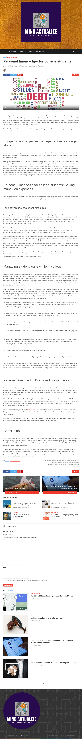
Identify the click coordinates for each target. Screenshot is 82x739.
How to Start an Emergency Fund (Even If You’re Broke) (64, 516)
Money (5, 57)
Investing (15, 512)
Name (5, 561)
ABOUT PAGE (22, 51)
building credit (61, 460)
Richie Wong (11, 70)
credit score (67, 460)
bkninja (26, 735)
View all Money (40, 683)
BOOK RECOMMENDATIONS (36, 51)
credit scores (31, 410)
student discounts (63, 464)
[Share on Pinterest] (21, 75)
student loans (76, 466)
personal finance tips (74, 462)
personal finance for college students (60, 462)
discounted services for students (66, 228)
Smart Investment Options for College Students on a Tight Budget (25, 504)
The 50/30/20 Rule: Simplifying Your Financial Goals (52, 596)
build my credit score (52, 460)
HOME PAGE (12, 51)
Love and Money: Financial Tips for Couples (62, 504)
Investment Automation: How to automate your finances (53, 663)
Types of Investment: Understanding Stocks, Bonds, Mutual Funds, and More (52, 641)
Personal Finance (12, 57)
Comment (6, 539)
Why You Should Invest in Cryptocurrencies (21, 516)
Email (5, 567)
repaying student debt (53, 464)
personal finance (75, 460)
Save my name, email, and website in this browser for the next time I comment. (26, 580)
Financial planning (56, 512)
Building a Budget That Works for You (46, 618)
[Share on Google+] (18, 75)
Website (5, 574)
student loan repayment (73, 464)
